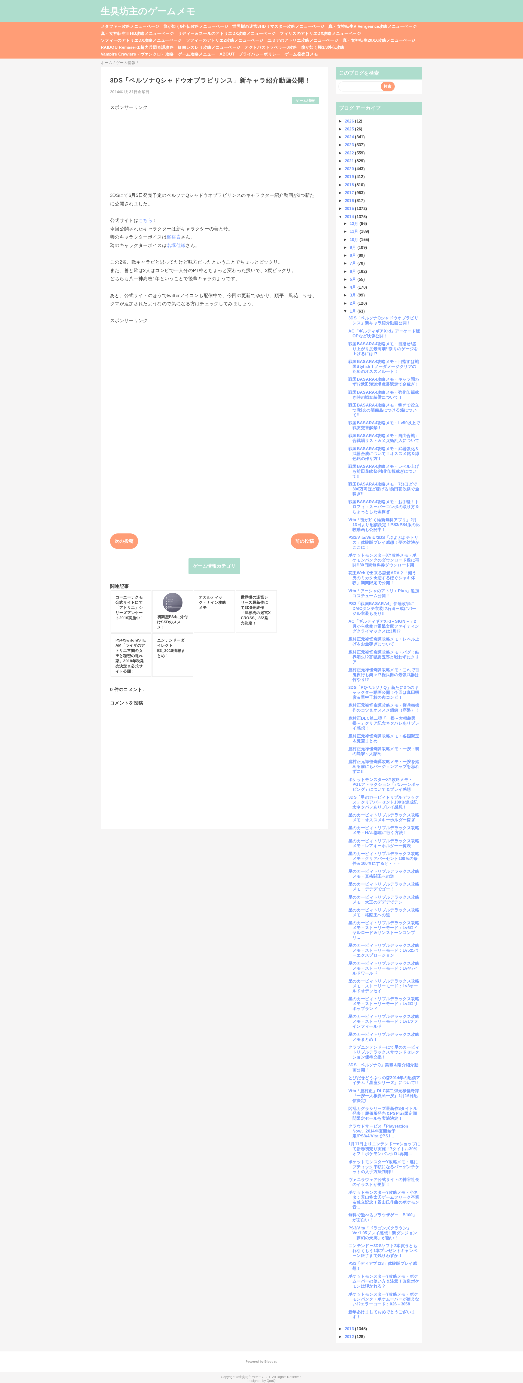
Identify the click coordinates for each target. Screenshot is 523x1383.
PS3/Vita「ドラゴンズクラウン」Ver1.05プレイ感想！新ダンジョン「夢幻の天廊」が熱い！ (382, 1233)
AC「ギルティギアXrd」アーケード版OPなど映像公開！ (384, 333)
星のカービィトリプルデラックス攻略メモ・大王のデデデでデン (383, 899)
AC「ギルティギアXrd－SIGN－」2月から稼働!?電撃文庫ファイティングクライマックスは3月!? (383, 626)
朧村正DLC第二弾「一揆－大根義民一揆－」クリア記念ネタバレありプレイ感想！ (384, 723)
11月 (355, 231)
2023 (350, 144)
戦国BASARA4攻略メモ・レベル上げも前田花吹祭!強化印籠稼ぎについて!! (383, 471)
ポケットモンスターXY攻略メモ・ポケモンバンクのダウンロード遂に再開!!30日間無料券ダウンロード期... (383, 560)
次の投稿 (124, 541)
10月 (355, 239)
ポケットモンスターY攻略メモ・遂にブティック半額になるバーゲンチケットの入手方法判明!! (383, 1166)
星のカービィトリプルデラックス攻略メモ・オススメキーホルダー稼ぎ (383, 817)
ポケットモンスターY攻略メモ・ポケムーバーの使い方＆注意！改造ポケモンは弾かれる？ (383, 1281)
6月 (353, 271)
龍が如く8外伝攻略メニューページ (195, 26)
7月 (353, 263)
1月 (353, 311)
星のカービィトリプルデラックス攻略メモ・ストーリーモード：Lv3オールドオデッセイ (383, 986)
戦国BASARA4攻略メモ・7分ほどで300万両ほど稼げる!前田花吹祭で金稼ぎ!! (383, 489)
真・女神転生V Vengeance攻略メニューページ (373, 26)
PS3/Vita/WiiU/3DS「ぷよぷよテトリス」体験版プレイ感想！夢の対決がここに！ (383, 542)
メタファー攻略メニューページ (130, 26)
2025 (350, 129)
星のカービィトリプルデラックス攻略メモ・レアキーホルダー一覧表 (383, 843)
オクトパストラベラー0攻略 (271, 47)
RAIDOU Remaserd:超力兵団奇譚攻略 (137, 47)
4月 (353, 287)
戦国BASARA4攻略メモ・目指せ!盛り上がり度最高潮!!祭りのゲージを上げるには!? (383, 348)
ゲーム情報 (305, 101)
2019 (350, 176)
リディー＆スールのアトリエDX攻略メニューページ (227, 33)
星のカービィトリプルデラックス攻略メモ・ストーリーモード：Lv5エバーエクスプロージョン (383, 950)
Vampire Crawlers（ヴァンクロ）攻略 (137, 54)
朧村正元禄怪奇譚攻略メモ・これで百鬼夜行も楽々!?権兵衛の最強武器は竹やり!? (383, 674)
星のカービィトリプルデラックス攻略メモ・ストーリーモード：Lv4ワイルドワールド (383, 968)
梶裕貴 (174, 237)
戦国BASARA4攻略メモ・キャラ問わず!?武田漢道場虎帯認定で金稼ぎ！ (383, 381)
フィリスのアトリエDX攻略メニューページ (320, 33)
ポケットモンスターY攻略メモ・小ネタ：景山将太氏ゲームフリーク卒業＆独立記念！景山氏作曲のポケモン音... (383, 1199)
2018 (350, 184)
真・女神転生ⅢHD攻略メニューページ (137, 33)
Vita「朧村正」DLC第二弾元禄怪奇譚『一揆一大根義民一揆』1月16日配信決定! (383, 1095)
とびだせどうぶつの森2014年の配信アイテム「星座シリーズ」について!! (384, 1080)
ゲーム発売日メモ (301, 54)
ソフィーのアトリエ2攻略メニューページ (224, 40)
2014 (350, 216)
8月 (353, 255)
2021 (350, 160)
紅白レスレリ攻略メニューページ (209, 47)
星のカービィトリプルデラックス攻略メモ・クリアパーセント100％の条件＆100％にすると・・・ (383, 858)
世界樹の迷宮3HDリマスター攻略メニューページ (278, 26)
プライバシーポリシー (259, 54)
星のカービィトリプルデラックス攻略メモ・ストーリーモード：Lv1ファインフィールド (383, 1021)
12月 (355, 223)
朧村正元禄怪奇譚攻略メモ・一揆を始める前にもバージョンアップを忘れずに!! (383, 766)
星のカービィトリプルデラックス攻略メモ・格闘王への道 (383, 912)
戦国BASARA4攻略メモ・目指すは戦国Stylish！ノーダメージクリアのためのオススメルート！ (383, 366)
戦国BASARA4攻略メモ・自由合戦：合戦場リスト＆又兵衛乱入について (383, 438)
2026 (350, 121)
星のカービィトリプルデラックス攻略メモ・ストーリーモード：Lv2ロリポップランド (383, 1003)
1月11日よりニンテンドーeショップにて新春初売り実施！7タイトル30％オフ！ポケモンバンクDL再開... (384, 1148)
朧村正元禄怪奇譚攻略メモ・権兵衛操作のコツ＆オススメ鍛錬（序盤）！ (383, 707)
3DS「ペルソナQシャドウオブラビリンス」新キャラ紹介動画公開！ (383, 320)
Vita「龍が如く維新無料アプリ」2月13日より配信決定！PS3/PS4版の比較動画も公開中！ (384, 524)
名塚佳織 (176, 245)
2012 (350, 1336)
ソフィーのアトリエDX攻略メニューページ (141, 40)
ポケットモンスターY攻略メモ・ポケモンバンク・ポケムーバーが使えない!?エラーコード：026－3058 (383, 1299)
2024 (350, 137)
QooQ (271, 1381)
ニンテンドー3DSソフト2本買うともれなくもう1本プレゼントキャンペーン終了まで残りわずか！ (382, 1250)
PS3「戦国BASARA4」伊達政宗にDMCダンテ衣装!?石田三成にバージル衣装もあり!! (382, 608)
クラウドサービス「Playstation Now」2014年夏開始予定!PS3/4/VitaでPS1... (378, 1131)
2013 (350, 1328)
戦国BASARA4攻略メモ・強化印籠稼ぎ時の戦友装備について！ (383, 394)
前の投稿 (304, 541)
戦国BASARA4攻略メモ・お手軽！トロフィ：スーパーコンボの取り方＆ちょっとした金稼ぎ (383, 506)
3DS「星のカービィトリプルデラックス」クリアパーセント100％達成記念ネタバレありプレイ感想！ (383, 802)
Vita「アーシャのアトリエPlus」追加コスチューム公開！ (383, 593)
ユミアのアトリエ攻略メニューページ (303, 40)
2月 (353, 303)
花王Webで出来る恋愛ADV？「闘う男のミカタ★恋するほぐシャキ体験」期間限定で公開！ (382, 577)
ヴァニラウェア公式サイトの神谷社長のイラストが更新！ (383, 1182)
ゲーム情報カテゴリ (214, 566)
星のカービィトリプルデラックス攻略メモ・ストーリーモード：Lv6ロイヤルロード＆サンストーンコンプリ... (383, 930)
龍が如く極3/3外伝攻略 (323, 47)
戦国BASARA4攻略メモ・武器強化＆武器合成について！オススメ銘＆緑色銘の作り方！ (383, 453)
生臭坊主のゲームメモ (148, 11)
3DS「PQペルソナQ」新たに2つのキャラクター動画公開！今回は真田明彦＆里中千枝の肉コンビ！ (383, 692)
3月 (353, 295)
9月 (353, 247)
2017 (350, 192)
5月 (353, 279)
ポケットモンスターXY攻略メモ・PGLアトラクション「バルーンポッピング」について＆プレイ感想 (384, 784)
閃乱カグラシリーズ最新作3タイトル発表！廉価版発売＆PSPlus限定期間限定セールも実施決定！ (383, 1113)
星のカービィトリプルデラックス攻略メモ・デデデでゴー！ (383, 886)
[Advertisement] (214, 149)
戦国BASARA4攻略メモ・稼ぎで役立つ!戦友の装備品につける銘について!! (383, 410)
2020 (350, 168)
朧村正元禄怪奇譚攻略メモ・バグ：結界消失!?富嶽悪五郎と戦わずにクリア (383, 657)
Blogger (270, 1361)
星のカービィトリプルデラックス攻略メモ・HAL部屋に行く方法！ (383, 830)
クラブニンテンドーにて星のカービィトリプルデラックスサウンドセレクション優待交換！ (383, 1052)
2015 (350, 208)
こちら (145, 220)
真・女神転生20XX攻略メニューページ (379, 40)
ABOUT (227, 54)
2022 (350, 153)
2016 (350, 200)
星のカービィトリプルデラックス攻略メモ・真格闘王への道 (383, 873)
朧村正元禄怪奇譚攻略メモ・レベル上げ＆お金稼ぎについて (383, 641)
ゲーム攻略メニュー (196, 54)
